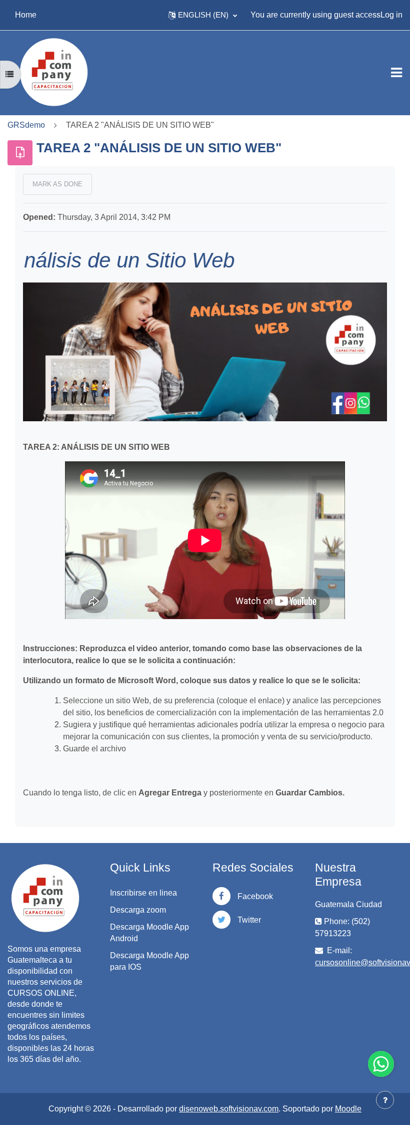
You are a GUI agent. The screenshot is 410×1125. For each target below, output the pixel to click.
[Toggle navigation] (396, 73)
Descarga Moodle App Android (149, 933)
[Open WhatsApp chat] (381, 1064)
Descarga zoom (138, 910)
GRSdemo (26, 125)
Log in (391, 15)
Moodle (348, 1108)
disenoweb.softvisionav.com (228, 1108)
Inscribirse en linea (143, 893)
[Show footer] (385, 1100)
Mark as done (57, 184)
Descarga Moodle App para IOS (149, 961)
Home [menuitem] (25, 15)
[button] (202, 15)
